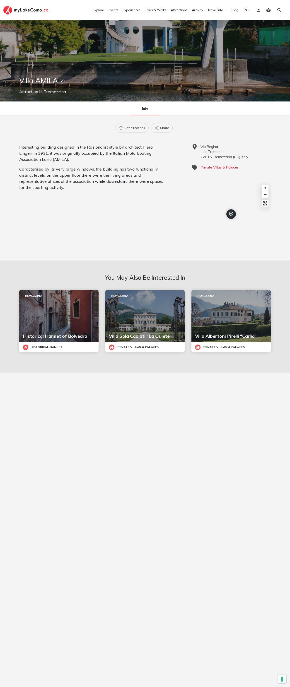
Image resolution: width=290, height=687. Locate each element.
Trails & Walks (155, 10)
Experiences (131, 10)
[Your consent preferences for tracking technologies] (282, 679)
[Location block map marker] (231, 214)
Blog (235, 10)
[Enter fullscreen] (265, 203)
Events (113, 10)
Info (145, 108)
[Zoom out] (265, 194)
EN (245, 10)
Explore (98, 10)
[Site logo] (26, 9)
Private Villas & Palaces (220, 167)
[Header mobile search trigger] (279, 10)
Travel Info (215, 10)
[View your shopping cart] (268, 10)
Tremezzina (55, 91)
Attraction (28, 91)
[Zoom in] (265, 188)
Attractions (179, 10)
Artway (197, 10)
